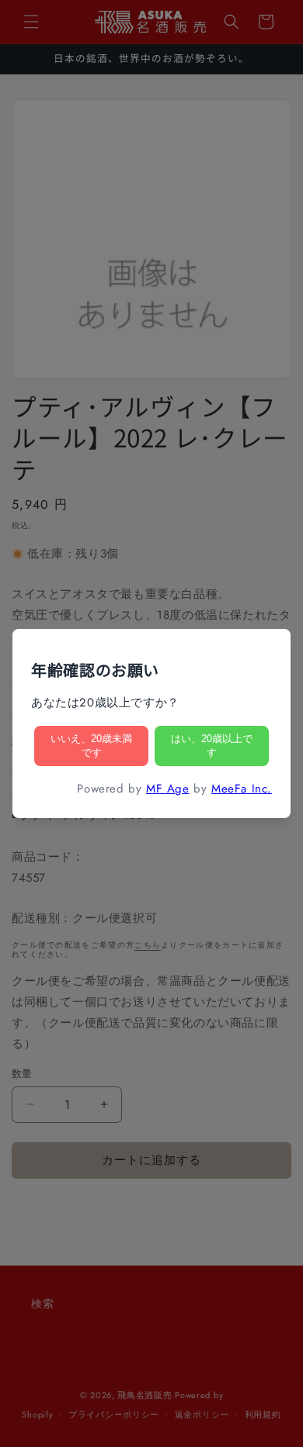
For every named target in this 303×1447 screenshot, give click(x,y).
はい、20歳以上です (211, 745)
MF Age (168, 788)
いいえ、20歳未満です (91, 745)
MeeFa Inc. (241, 788)
